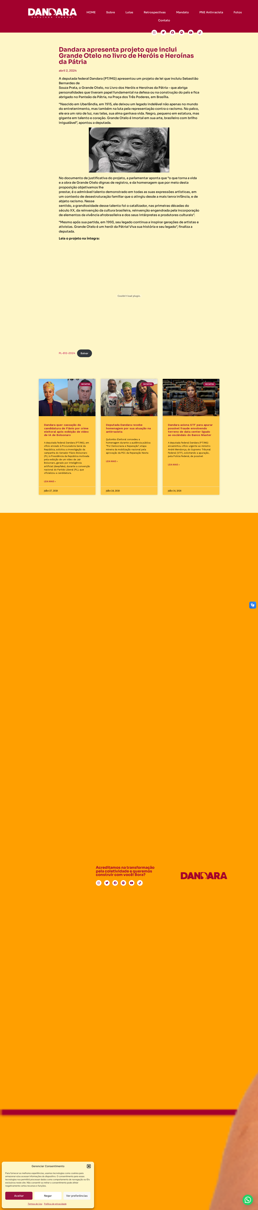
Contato (164, 20)
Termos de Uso (35, 1203)
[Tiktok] (200, 32)
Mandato (182, 12)
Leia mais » (50, 481)
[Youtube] (191, 32)
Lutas (129, 12)
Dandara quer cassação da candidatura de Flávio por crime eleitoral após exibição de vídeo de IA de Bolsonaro (66, 430)
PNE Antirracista (211, 12)
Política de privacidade (55, 1203)
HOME (91, 12)
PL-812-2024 (67, 353)
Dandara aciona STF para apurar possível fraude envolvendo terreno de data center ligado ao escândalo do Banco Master (190, 430)
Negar (48, 1195)
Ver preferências (77, 1195)
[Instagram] (154, 32)
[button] (89, 1166)
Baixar (84, 353)
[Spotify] (181, 32)
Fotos (238, 12)
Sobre (110, 12)
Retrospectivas (155, 12)
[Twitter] (163, 32)
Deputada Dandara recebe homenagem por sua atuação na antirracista (128, 428)
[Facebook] (172, 32)
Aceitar (19, 1195)
